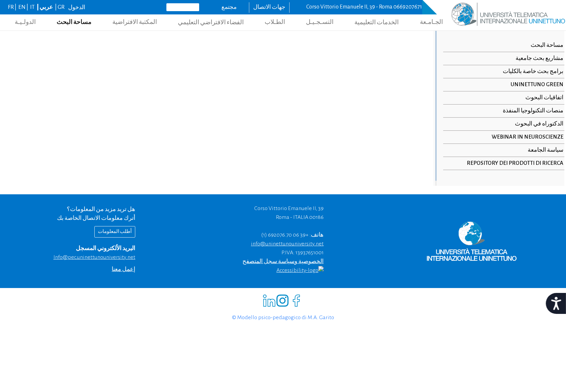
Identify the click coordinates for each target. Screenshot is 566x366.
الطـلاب (275, 22)
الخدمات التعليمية (376, 22)
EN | (23, 7)
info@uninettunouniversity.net (287, 244)
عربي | (44, 7)
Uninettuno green (537, 84)
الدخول (76, 7)
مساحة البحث (74, 22)
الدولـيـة (25, 22)
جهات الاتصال (269, 7)
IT (32, 7)
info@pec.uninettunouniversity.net (94, 257)
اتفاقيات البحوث (544, 98)
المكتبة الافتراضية (134, 22)
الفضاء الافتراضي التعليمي (211, 22)
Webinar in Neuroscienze (527, 137)
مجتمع (229, 7)
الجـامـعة (431, 22)
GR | (59, 7)
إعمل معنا (123, 269)
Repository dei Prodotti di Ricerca (515, 163)
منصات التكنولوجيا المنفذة (533, 111)
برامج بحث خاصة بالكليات (533, 71)
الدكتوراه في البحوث (539, 124)
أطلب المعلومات (115, 231)
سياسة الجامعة (545, 150)
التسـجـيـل (319, 22)
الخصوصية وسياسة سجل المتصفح (283, 261)
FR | (12, 7)
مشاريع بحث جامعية (539, 58)
